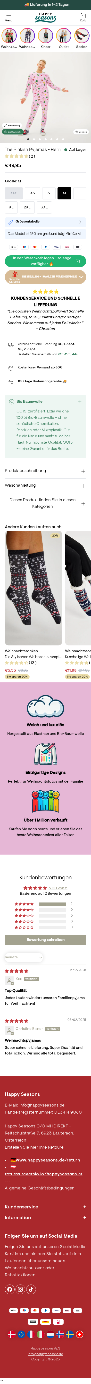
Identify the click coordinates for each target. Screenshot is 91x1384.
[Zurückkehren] (45, 382)
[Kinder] (45, 36)
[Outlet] (64, 36)
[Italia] (41, 1334)
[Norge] (60, 1334)
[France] (31, 1334)
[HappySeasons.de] (45, 18)
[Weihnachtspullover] (9, 36)
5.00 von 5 (58, 888)
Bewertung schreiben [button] (46, 940)
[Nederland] (50, 1334)
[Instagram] (9, 1289)
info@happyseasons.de (42, 1105)
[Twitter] (31, 1289)
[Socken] (82, 36)
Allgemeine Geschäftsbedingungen (40, 1188)
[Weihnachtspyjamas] (27, 36)
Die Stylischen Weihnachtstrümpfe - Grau (33, 657)
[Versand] (45, 368)
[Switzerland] (79, 1334)
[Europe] (21, 1334)
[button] (17, 157)
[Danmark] (12, 1334)
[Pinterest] (20, 1289)
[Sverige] (70, 1334)
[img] (16, 971)
